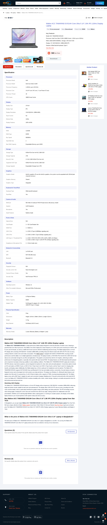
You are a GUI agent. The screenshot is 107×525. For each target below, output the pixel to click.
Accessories (86, 8)
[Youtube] (98, 517)
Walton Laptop (26, 405)
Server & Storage (77, 8)
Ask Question (71, 431)
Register (88, 4)
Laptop (10, 8)
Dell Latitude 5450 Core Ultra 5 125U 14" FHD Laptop (94, 73)
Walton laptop (39, 353)
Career (63, 504)
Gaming (98, 8)
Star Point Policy (49, 504)
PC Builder (99, 3)
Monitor (23, 8)
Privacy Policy (48, 501)
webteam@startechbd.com (89, 508)
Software (69, 8)
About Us (63, 498)
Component (16, 8)
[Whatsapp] (90, 517)
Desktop (5, 8)
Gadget (93, 8)
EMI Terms (47, 498)
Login (92, 4)
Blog (29, 507)
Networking (63, 8)
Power (27, 8)
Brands (63, 507)
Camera (52, 8)
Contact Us (47, 507)
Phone (32, 8)
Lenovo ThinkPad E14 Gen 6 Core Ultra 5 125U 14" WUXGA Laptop (95, 109)
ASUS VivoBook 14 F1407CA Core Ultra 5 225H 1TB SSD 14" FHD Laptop (95, 85)
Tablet (36, 8)
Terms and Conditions (66, 501)
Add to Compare (97, 18)
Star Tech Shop (59, 405)
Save (88, 18)
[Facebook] (94, 517)
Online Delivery (32, 501)
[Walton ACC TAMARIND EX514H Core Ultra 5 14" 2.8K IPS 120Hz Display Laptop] (23, 39)
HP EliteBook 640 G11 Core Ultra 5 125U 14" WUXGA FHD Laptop (95, 97)
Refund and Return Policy (34, 504)
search (59, 3)
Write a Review (71, 460)
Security (57, 8)
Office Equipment (43, 8)
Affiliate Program (32, 498)
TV (102, 8)
